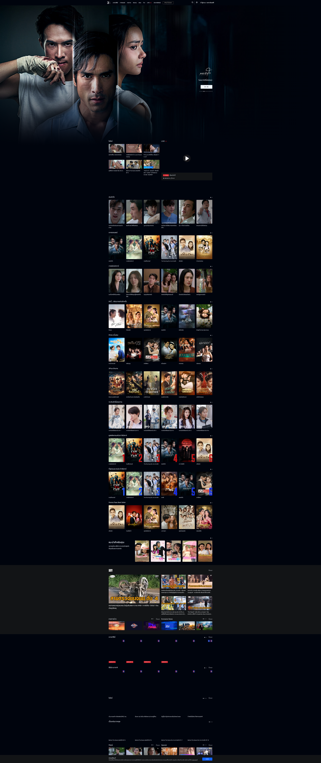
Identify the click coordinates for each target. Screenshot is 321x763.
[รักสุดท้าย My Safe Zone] (204, 316)
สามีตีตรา (146, 364)
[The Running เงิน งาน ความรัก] (169, 247)
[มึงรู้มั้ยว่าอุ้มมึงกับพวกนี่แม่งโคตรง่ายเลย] (173, 708)
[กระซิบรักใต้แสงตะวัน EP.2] (134, 417)
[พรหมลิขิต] (204, 517)
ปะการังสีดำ (181, 464)
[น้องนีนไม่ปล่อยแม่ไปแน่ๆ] (187, 281)
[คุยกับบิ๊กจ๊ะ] (204, 625)
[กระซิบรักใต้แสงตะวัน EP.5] (187, 417)
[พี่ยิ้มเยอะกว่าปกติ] (152, 751)
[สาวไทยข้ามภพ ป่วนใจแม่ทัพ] (134, 383)
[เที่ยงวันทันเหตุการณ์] (134, 625)
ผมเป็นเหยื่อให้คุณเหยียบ (114, 295)
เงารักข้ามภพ (147, 397)
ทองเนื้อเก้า (128, 531)
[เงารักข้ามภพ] (152, 383)
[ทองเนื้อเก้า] (134, 517)
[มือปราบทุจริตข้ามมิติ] (117, 383)
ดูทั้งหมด (172, 178)
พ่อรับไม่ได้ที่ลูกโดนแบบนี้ (167, 295)
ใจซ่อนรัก (128, 330)
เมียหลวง (198, 364)
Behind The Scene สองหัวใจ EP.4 (133, 172)
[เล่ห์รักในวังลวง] (204, 383)
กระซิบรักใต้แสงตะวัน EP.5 (185, 430)
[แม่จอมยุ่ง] (174, 551)
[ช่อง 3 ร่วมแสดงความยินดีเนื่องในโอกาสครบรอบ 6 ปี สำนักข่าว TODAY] (204, 751)
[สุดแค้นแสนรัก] (187, 517)
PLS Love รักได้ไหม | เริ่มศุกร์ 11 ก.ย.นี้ (151, 156)
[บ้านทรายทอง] (204, 247)
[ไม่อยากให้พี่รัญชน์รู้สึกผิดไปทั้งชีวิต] (134, 281)
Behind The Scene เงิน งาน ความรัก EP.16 (198, 740)
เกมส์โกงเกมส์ (147, 261)
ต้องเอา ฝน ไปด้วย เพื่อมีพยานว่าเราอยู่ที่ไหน (145, 717)
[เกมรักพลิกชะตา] (187, 383)
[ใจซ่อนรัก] (134, 316)
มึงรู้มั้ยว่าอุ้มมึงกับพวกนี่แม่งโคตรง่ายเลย (171, 717)
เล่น (207, 77)
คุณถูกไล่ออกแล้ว (148, 295)
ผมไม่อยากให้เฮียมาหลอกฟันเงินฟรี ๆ (169, 227)
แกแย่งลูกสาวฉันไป (200, 295)
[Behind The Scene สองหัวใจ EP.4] (134, 164)
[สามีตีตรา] (152, 350)
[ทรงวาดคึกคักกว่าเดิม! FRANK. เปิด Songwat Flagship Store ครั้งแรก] (169, 751)
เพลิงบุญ (128, 364)
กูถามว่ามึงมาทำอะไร (149, 226)
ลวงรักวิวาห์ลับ (165, 397)
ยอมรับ (207, 759)
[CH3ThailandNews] (169, 625)
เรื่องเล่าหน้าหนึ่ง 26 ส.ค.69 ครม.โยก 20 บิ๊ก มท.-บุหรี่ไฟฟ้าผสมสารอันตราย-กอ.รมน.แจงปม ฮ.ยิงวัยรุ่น (173, 613)
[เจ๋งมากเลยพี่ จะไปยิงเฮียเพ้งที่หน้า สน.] (121, 708)
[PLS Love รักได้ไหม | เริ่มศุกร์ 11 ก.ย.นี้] (151, 148)
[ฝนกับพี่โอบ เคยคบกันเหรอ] (116, 148)
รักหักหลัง (181, 330)
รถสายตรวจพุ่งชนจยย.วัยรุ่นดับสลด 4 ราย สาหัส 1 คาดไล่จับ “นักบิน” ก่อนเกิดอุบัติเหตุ (133, 607)
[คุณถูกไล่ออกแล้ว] (152, 281)
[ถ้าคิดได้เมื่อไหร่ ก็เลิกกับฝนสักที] (200, 708)
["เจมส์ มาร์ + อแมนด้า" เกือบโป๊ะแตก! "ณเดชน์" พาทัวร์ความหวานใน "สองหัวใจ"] (151, 164)
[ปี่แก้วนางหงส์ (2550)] (205, 551)
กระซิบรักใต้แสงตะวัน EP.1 (115, 430)
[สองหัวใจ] (117, 247)
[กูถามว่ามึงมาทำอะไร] (152, 212)
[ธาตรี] (169, 484)
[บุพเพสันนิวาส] (152, 316)
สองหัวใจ (111, 261)
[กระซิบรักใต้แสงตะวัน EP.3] (152, 417)
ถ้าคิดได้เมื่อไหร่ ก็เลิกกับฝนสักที (195, 717)
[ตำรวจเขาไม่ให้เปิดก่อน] (204, 212)
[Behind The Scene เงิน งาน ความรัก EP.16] (200, 731)
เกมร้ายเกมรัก (112, 364)
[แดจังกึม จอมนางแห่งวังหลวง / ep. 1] (134, 682)
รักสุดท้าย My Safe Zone (202, 330)
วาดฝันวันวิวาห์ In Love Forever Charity (134, 156)
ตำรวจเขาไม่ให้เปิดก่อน (201, 226)
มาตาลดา (163, 531)
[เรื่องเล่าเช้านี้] (117, 625)
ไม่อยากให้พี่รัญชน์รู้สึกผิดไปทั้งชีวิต (133, 296)
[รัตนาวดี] (142, 551)
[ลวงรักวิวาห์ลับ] (169, 383)
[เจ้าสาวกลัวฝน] (189, 551)
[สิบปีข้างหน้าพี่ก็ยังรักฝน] (134, 212)
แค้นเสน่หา (163, 364)
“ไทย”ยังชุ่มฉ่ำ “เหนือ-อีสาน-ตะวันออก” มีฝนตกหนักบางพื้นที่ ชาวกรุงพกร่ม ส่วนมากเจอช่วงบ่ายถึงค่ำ (200, 613)
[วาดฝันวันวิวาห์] (134, 247)
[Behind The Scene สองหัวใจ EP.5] (121, 731)
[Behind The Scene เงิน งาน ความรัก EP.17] (173, 731)
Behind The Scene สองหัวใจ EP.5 (117, 740)
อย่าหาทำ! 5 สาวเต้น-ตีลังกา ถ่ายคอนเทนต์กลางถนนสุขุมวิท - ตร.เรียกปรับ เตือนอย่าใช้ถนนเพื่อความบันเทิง (199, 592)
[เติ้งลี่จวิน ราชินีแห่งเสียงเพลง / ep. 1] (117, 682)
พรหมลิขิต (198, 531)
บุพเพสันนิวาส (147, 330)
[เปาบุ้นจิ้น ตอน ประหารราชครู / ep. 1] (152, 682)
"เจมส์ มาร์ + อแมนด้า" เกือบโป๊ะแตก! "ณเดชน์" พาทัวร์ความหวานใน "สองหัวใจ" (151, 173)
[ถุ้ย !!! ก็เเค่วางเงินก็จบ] (187, 212)
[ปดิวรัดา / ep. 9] (204, 652)
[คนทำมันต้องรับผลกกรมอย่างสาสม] (117, 212)
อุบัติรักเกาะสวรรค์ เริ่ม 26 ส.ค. (116, 171)
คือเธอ (110, 330)
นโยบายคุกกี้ (195, 760)
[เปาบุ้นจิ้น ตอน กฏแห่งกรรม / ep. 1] (169, 682)
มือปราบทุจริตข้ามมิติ (114, 397)
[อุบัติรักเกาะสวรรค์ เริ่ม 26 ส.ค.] (116, 164)
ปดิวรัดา (181, 261)
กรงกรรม (181, 364)
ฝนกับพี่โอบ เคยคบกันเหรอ (115, 155)
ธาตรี (162, 497)
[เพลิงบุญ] (134, 350)
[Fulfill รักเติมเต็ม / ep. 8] (187, 652)
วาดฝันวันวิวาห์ (130, 261)
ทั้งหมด (210, 571)
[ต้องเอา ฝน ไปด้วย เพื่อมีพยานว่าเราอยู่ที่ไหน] (147, 708)
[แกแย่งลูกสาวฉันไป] (204, 281)
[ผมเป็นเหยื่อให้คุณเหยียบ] (117, 281)
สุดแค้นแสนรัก (182, 531)
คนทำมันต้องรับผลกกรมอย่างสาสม (116, 227)
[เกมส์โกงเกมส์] (152, 247)
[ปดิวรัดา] (187, 247)
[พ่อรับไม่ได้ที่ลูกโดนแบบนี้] (169, 281)
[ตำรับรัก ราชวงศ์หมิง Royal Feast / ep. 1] (187, 682)
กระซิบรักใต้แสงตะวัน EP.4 (167, 430)
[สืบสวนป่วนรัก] (158, 551)
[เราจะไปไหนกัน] (117, 751)
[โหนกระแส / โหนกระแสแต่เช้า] (152, 625)
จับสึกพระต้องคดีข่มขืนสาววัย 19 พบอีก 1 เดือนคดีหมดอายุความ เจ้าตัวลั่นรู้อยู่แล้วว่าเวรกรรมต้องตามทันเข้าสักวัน (173, 592)
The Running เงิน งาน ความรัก (168, 261)
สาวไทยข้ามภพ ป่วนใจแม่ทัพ (133, 397)
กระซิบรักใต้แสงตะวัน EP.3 (150, 430)
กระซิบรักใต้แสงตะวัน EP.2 (132, 430)
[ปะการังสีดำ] (187, 450)
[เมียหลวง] (204, 350)
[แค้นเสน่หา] (169, 350)
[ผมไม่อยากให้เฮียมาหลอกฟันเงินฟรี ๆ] (169, 212)
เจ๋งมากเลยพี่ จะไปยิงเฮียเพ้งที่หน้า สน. (118, 717)
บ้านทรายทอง (199, 261)
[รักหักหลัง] (187, 316)
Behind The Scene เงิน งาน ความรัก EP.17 (171, 740)
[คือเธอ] (117, 316)
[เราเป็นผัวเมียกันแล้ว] (134, 751)
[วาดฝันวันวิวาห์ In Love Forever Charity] (134, 148)
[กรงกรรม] (187, 350)
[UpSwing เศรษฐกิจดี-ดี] (187, 625)
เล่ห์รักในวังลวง (200, 397)
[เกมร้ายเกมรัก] (117, 350)
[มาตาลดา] (169, 517)
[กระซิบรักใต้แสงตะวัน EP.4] (169, 417)
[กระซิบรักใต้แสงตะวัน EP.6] (204, 417)
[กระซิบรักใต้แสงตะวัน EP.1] (117, 417)
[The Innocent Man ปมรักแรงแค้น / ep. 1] (204, 682)
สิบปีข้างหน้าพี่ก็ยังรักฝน (132, 226)
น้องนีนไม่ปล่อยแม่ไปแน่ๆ (184, 295)
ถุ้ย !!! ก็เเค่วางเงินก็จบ (184, 226)
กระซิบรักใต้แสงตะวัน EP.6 (202, 430)
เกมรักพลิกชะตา (183, 397)
